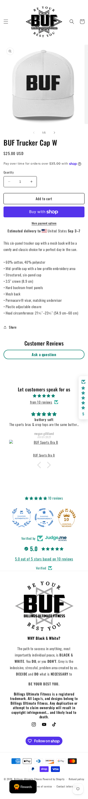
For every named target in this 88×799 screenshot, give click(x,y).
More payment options (44, 223)
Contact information (68, 786)
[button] (6, 21)
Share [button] (13, 327)
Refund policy (76, 779)
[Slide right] (54, 132)
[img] (44, 395)
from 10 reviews (41, 402)
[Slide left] (34, 132)
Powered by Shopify (54, 779)
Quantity (9, 172)
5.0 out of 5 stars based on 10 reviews (44, 559)
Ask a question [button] (44, 354)
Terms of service (43, 786)
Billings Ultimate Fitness (28, 779)
